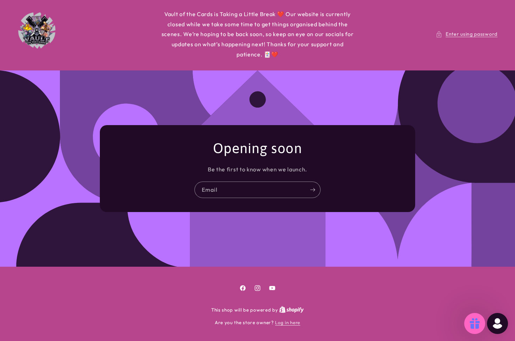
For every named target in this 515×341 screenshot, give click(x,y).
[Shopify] (291, 310)
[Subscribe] (312, 189)
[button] (466, 34)
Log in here (287, 322)
